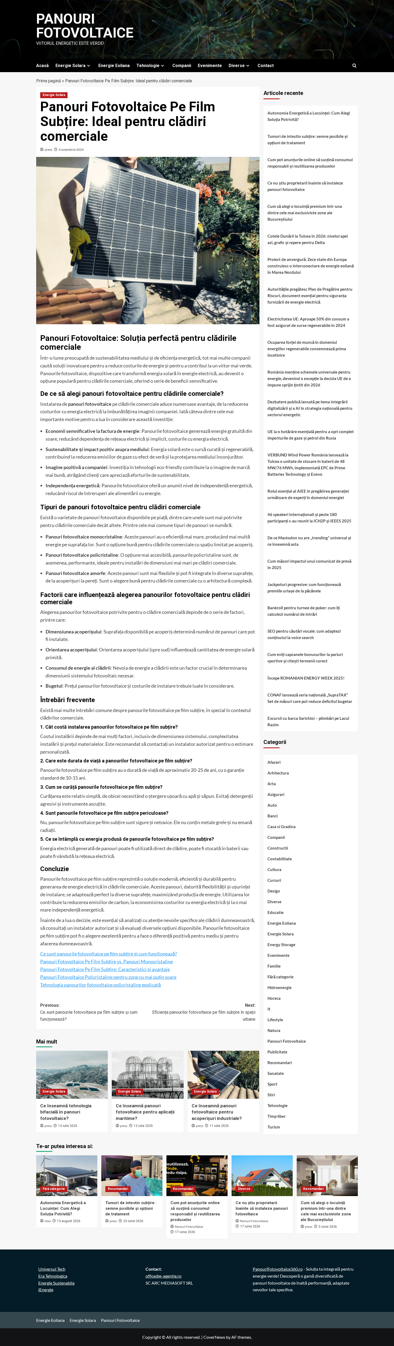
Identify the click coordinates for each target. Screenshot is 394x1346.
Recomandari (279, 1062)
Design (273, 891)
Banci (272, 816)
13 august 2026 (68, 1221)
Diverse (237, 65)
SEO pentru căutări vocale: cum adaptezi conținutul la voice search (304, 634)
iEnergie (45, 1289)
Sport (272, 1084)
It (268, 1009)
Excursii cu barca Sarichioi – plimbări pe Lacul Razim (308, 721)
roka (47, 1221)
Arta (271, 783)
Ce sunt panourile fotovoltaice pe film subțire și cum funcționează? (108, 954)
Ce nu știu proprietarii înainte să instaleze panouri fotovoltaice (305, 186)
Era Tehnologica (52, 1275)
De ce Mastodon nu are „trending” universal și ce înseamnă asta (309, 541)
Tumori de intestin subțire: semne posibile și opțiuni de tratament (307, 139)
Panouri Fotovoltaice (84, 26)
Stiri (271, 1095)
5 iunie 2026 (328, 1227)
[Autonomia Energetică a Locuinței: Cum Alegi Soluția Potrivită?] (66, 1175)
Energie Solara (70, 65)
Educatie (275, 912)
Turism (273, 1127)
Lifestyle (275, 1019)
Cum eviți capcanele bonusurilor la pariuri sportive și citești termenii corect (305, 657)
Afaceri (274, 762)
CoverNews (214, 1337)
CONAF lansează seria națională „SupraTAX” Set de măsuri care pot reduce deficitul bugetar (309, 698)
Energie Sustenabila (56, 1282)
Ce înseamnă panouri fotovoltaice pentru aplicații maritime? (145, 1112)
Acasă (42, 65)
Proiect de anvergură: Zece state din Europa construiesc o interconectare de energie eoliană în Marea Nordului (310, 266)
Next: (203, 1012)
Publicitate (277, 1052)
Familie (274, 966)
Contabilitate (279, 859)
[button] (354, 65)
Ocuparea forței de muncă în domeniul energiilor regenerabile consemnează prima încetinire (306, 348)
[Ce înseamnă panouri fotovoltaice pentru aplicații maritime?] (147, 1074)
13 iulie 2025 (67, 1126)
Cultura (274, 869)
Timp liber (276, 1116)
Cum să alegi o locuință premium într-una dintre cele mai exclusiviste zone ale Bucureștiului (304, 213)
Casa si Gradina (281, 826)
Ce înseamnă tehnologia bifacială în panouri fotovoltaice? (65, 1112)
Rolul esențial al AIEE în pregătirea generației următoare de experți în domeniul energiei (308, 494)
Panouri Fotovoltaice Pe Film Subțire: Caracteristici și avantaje (105, 969)
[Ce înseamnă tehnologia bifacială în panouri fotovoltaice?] (72, 1074)
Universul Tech (51, 1268)
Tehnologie (147, 65)
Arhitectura (278, 773)
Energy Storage (281, 944)
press (48, 149)
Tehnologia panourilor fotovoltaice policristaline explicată (100, 985)
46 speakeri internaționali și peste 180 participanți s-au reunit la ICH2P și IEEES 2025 (309, 517)
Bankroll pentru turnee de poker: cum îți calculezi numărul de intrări (303, 611)
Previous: (88, 1012)
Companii (181, 65)
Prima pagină (48, 80)
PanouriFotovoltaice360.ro (278, 1268)
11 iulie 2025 (219, 1126)
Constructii (277, 848)
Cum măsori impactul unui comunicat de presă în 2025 (309, 564)
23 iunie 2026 (133, 1221)
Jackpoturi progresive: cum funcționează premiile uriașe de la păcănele (304, 587)
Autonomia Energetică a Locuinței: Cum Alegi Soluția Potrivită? (308, 116)
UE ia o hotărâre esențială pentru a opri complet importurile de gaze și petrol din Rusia (310, 434)
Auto (272, 805)
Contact (266, 65)
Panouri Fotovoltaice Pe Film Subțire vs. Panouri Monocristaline (106, 961)
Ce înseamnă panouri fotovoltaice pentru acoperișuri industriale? (217, 1112)
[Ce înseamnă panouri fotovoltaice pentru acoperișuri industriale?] (223, 1074)
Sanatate (275, 1073)
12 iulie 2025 (143, 1126)
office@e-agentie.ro (163, 1275)
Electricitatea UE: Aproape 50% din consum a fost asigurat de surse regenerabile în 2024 (308, 322)
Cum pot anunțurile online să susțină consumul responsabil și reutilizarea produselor (310, 162)
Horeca (274, 998)
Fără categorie (280, 977)
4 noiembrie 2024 (71, 149)
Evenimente (210, 65)
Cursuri (274, 880)
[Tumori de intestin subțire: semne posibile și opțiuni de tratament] (131, 1175)
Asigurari (275, 794)
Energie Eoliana (114, 65)
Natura (273, 1030)
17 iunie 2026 (185, 1232)
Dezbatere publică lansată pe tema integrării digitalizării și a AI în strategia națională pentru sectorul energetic (309, 408)
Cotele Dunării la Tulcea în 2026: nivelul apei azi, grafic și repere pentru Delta (307, 239)
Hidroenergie (279, 987)
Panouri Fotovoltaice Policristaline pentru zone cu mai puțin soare (108, 977)
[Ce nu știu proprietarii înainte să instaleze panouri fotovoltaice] (262, 1175)
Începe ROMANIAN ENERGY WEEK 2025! (305, 678)
